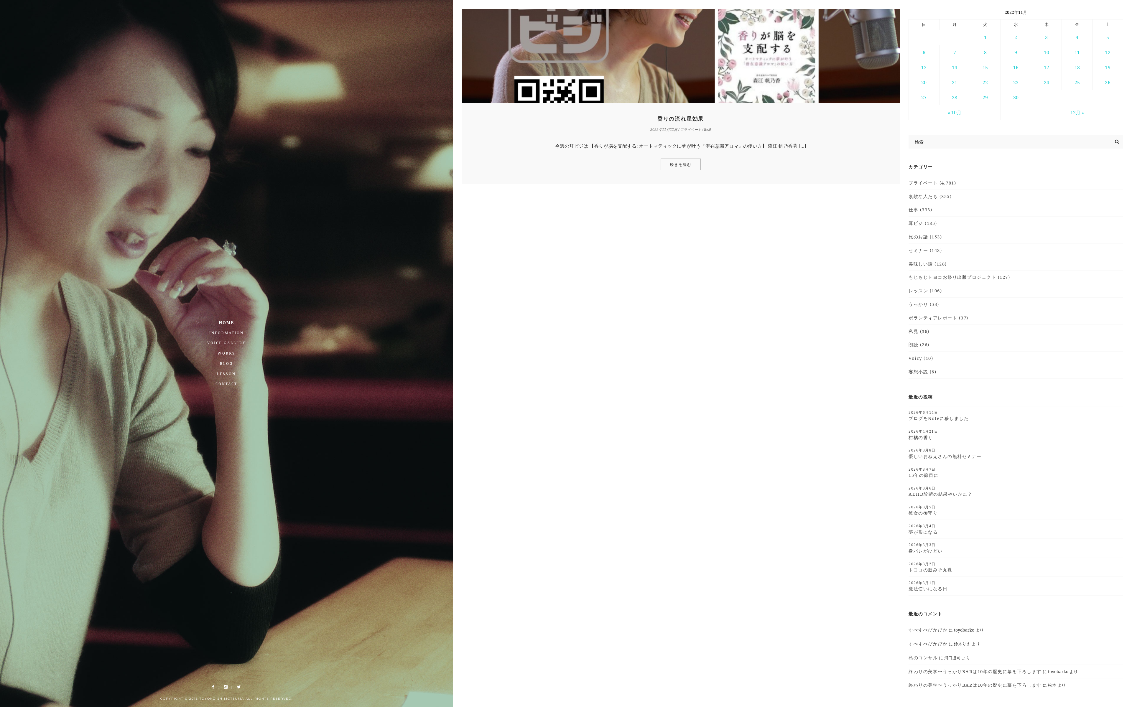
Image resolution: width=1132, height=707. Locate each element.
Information (226, 332)
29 (985, 97)
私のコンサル (923, 657)
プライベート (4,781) (932, 183)
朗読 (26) (919, 344)
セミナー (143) (925, 250)
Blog (226, 363)
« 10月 (954, 112)
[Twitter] (239, 687)
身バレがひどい (926, 547)
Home (226, 322)
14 (954, 67)
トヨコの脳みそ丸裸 (930, 567)
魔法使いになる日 (928, 585)
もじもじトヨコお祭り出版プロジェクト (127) (959, 277)
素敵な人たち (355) (930, 196)
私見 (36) (919, 331)
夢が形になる (923, 529)
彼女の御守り (923, 510)
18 (1077, 67)
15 (985, 67)
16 (1016, 67)
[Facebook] (213, 687)
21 (954, 82)
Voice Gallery (226, 342)
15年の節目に (924, 472)
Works (226, 353)
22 (985, 82)
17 (1046, 67)
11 (1077, 52)
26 (1107, 82)
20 (924, 82)
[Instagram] (226, 687)
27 (924, 97)
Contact (226, 383)
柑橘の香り (923, 434)
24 (1046, 82)
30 (1016, 97)
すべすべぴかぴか (928, 630)
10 (1046, 52)
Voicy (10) (921, 358)
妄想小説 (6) (922, 372)
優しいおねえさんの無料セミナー (945, 453)
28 (954, 97)
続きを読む (681, 164)
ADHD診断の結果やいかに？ (940, 491)
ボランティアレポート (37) (938, 318)
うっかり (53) (924, 304)
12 (1107, 52)
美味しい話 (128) (928, 264)
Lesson (226, 373)
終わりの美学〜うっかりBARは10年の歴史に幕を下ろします (975, 671)
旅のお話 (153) (925, 237)
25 (1077, 82)
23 (1016, 82)
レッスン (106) (925, 291)
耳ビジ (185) (923, 223)
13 (924, 67)
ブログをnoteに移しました (939, 415)
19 (1107, 67)
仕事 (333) (920, 209)
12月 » (1077, 112)
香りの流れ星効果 (680, 119)
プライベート (690, 129)
